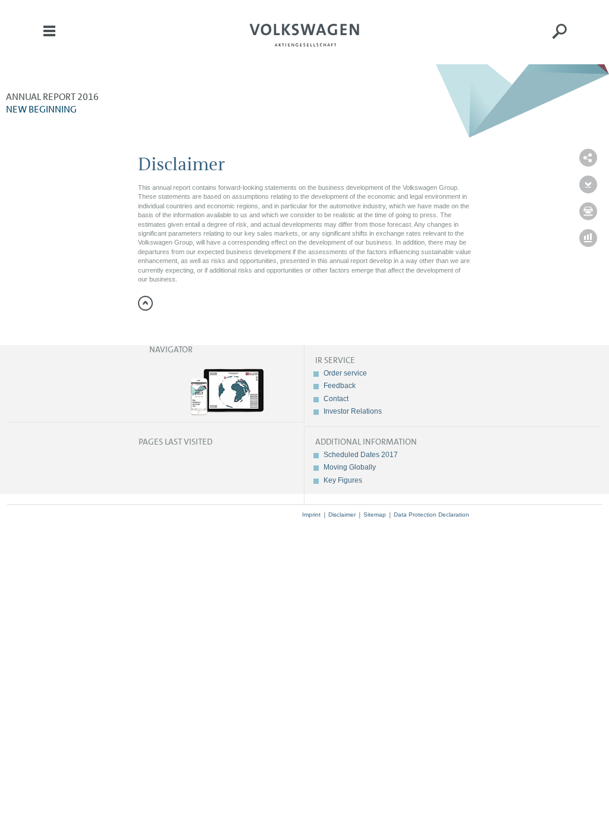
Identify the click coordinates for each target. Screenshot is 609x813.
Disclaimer (342, 514)
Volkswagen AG (304, 33)
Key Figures (343, 480)
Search (560, 39)
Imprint (311, 514)
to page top (145, 303)
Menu (49, 39)
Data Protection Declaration (431, 514)
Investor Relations (353, 411)
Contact (336, 399)
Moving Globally (350, 467)
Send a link (588, 158)
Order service (345, 373)
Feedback (340, 386)
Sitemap (374, 514)
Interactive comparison (588, 238)
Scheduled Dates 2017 (361, 455)
